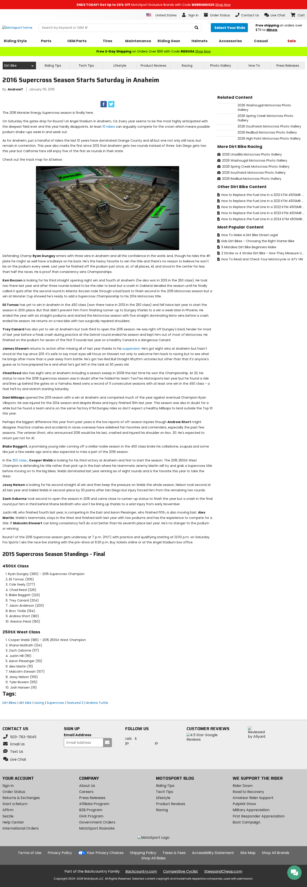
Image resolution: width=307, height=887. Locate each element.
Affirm (7, 809)
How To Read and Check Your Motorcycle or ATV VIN (261, 259)
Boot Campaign (246, 822)
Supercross (55, 702)
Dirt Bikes (9, 702)
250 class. (19, 460)
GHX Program (91, 816)
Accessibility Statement (213, 852)
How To (254, 65)
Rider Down (243, 785)
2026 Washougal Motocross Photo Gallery (254, 160)
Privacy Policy (60, 852)
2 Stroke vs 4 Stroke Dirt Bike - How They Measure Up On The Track (262, 253)
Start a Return (14, 803)
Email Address (77, 735)
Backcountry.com (141, 871)
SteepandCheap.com (223, 871)
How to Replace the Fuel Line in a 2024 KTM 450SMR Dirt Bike (262, 219)
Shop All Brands (275, 852)
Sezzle (7, 816)
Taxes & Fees (174, 852)
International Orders (20, 828)
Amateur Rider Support (253, 797)
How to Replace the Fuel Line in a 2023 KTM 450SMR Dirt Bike (262, 213)
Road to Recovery (248, 791)
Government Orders (97, 822)
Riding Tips (53, 65)
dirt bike (25, 702)
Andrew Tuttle (97, 702)
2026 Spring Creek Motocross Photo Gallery (255, 166)
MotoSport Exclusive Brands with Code (154, 4)
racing (39, 702)
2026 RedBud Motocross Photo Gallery (251, 178)
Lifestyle (119, 65)
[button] (274, 15)
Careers (86, 791)
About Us (87, 785)
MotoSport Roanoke (97, 828)
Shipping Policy (143, 852)
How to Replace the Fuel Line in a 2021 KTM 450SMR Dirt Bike (262, 201)
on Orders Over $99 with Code (153, 51)
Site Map (248, 852)
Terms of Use (29, 852)
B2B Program (90, 809)
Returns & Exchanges (21, 797)
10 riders (108, 126)
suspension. (131, 348)
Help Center (13, 822)
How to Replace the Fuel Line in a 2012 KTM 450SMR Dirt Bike (262, 195)
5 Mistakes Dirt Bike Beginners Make (248, 247)
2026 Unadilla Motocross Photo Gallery (251, 154)
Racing (187, 65)
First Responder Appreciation (259, 816)
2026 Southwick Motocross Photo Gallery (253, 172)
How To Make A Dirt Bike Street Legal (249, 235)
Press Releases (287, 65)
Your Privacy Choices (105, 853)
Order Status (13, 791)
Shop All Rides (153, 858)
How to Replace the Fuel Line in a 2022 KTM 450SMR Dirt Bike (262, 207)
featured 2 (75, 702)
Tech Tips (86, 65)
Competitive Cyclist (180, 871)
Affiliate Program (94, 803)
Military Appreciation (251, 809)
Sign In (8, 785)
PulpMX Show (244, 803)
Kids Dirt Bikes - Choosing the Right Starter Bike (257, 241)
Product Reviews (170, 803)
